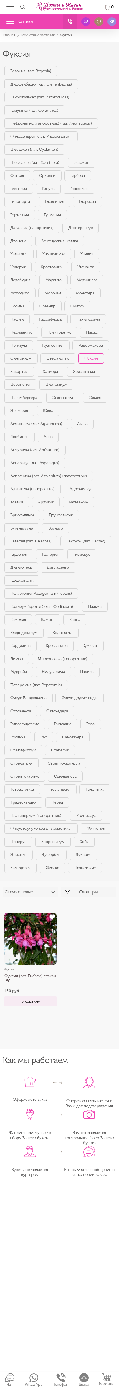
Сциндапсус (65, 776)
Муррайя (18, 671)
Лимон (16, 658)
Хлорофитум (53, 841)
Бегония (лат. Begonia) (30, 71)
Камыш (47, 619)
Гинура (48, 188)
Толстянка (94, 789)
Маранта (53, 280)
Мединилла (87, 280)
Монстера (85, 293)
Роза (90, 724)
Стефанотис (58, 358)
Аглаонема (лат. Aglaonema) (36, 423)
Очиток (77, 306)
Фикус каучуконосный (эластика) (41, 828)
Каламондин (21, 580)
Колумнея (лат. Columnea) (34, 110)
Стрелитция (21, 763)
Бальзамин (78, 502)
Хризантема (84, 371)
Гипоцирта (20, 201)
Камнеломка (53, 253)
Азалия (16, 502)
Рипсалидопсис (24, 724)
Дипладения (58, 567)
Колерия (18, 267)
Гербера (77, 175)
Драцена (18, 241)
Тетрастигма (22, 789)
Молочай (52, 293)
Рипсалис (62, 724)
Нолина (17, 306)
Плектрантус (59, 332)
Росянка (17, 737)
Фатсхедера (57, 711)
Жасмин (81, 162)
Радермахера (91, 345)
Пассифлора (50, 319)
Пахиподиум (88, 319)
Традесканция (23, 802)
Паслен (17, 319)
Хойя (84, 841)
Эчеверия (19, 410)
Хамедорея (20, 867)
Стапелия (60, 750)
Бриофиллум (22, 515)
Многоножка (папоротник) (62, 658)
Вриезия (55, 528)
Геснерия (18, 188)
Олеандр (47, 306)
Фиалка (52, 867)
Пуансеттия (53, 345)
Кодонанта (62, 632)
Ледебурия (20, 280)
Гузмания (52, 214)
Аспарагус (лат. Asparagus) (34, 462)
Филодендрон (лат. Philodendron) (41, 136)
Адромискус (81, 488)
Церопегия (20, 384)
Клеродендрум (24, 632)
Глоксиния (54, 201)
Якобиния (19, 436)
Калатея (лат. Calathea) (30, 541)
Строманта (20, 711)
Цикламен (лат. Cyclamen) (34, 149)
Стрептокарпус (24, 776)
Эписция (18, 854)
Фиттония (96, 828)
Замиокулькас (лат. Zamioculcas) (39, 97)
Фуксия (91, 358)
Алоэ (48, 436)
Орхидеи (47, 175)
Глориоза (87, 201)
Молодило (19, 293)
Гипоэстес (79, 188)
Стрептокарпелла (64, 763)
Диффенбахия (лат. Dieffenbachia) (41, 84)
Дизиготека (21, 567)
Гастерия (50, 554)
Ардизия (46, 502)
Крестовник (51, 267)
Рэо (43, 737)
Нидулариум (53, 671)
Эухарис (83, 854)
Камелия (18, 619)
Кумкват (90, 645)
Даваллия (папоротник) (31, 227)
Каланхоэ (18, 253)
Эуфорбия (51, 854)
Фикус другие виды (80, 697)
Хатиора (50, 371)
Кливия (86, 253)
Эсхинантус (63, 397)
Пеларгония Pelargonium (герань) (41, 593)
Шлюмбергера (23, 397)
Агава (82, 423)
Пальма (95, 606)
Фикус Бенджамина (28, 697)
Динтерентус (80, 227)
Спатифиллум (23, 750)
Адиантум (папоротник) (32, 488)
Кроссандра (57, 645)
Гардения (18, 554)
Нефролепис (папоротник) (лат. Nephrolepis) (51, 123)
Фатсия (17, 175)
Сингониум (20, 358)
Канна (74, 619)
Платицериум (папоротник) (35, 815)
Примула (18, 345)
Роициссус (86, 815)
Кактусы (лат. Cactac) (85, 541)
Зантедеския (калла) (59, 241)
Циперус (18, 841)
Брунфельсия (61, 515)
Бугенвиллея (21, 528)
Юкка (48, 410)
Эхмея (95, 397)
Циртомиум (56, 384)
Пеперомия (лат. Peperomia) (36, 685)
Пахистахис (85, 867)
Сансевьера (72, 737)
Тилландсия (59, 789)
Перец (57, 802)
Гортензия (19, 214)
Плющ (91, 332)
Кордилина (20, 645)
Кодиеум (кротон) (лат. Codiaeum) (41, 606)
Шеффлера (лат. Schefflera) (34, 162)
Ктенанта (85, 267)
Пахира (87, 671)
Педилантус (21, 332)
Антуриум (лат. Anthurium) (35, 449)
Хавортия (19, 371)
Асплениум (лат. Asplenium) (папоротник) (48, 476)
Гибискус (81, 554)
